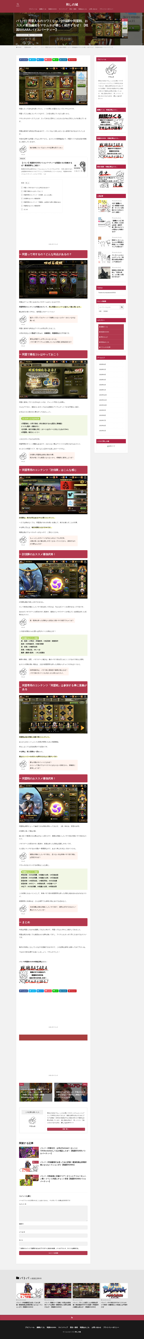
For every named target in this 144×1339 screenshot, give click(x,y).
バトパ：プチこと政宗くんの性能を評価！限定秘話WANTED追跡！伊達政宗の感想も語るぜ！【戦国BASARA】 (86, 1305)
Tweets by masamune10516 (107, 292)
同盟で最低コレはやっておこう (32, 191)
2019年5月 (102, 430)
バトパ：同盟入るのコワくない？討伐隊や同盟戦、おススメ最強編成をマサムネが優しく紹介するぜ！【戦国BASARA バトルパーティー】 (77, 47)
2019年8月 (102, 415)
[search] (122, 307)
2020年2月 (102, 385)
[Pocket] (48, 59)
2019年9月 (102, 410)
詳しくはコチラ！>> (67, 1122)
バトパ (31, 35)
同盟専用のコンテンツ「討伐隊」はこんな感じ (36, 195)
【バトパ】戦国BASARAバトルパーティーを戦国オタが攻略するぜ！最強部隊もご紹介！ (46, 164)
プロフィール (33, 9)
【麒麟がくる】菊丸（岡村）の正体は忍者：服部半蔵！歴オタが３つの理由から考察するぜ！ (118, 226)
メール (22, 1232)
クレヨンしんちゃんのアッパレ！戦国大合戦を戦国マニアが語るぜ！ (118, 258)
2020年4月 (102, 374)
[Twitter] (32, 59)
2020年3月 (102, 379)
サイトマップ (63, 9)
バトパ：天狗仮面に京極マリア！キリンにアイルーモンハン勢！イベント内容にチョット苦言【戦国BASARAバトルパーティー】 (63, 1178)
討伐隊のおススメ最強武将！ (31, 198)
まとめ (24, 209)
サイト (21, 1240)
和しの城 (72, 4)
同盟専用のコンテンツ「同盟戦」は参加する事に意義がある (41, 202)
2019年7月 (102, 420)
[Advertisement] (53, 228)
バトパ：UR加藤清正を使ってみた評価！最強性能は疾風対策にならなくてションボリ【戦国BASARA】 (63, 1163)
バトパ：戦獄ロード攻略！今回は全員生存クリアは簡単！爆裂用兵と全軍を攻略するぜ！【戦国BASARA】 (57, 1305)
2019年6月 (102, 425)
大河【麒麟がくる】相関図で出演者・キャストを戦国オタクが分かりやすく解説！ (118, 207)
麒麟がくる (42, 9)
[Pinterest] (72, 59)
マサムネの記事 (105, 347)
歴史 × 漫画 (72, 9)
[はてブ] (40, 59)
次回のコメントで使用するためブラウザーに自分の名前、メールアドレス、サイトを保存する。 (50, 1248)
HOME (19, 47)
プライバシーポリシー (106, 9)
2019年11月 (103, 400)
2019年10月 (103, 405)
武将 (100, 311)
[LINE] (55, 59)
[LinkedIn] (63, 59)
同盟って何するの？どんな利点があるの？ (35, 187)
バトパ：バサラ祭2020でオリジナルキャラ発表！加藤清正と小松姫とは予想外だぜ (114, 1305)
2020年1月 (102, 390)
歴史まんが (104, 337)
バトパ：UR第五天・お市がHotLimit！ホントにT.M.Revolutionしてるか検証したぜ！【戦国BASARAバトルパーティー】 (63, 1150)
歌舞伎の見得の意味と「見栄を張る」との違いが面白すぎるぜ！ (118, 273)
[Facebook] (23, 59)
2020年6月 (102, 364)
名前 (21, 1224)
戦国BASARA (52, 9)
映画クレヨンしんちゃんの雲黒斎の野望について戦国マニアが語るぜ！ (118, 243)
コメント (22, 1204)
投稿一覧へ (65, 1129)
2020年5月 (102, 369)
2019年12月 (103, 395)
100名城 (105, 311)
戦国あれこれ (83, 9)
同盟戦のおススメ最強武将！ (31, 206)
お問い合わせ (93, 9)
